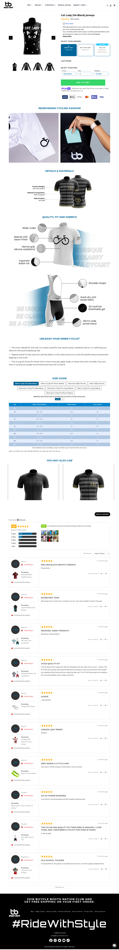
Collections (49, 5)
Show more (58, 887)
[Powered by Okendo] (17, 520)
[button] (44, 533)
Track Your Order (51, 911)
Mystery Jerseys (64, 5)
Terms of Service (77, 911)
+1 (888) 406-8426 (59, 933)
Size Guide (69, 24)
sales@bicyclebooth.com (59, 936)
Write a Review (102, 514)
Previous (11, 38)
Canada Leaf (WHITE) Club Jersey (26, 742)
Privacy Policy (88, 911)
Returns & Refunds (64, 911)
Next (53, 38)
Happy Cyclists (40, 911)
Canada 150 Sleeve (28, 706)
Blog (32, 911)
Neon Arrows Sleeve (28, 773)
